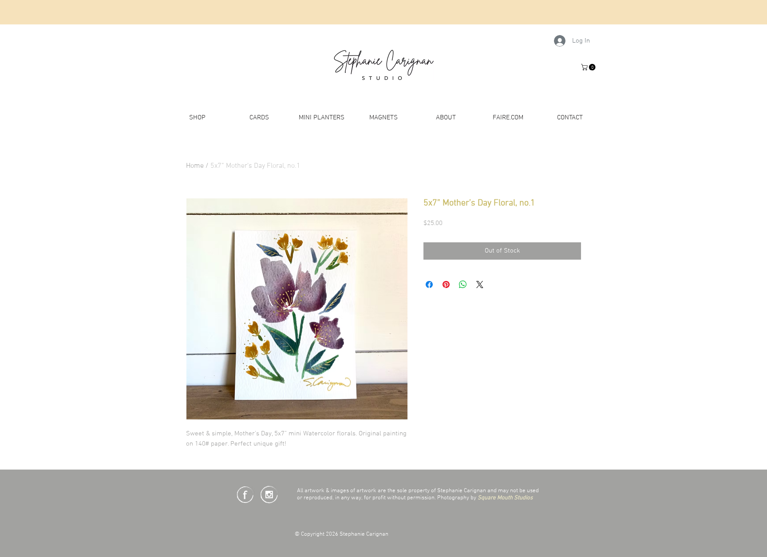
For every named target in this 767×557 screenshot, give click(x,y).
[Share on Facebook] (429, 284)
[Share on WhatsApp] (463, 284)
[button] (589, 67)
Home (195, 166)
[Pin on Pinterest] (446, 284)
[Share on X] (479, 284)
